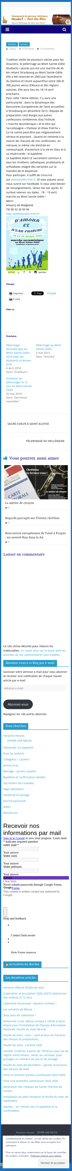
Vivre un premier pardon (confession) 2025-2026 (34, 1075)
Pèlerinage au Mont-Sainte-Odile (49, 347)
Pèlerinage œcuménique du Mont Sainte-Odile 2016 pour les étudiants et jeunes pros (18, 354)
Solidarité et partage (16, 795)
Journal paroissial (14, 801)
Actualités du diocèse (24, 964)
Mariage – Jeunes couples (19, 771)
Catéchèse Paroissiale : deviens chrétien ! (29, 1003)
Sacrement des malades (18, 783)
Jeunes (24, 44)
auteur (13, 48)
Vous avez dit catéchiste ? (19, 1015)
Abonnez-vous (18, 704)
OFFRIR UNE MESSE (19, 740)
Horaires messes (14, 735)
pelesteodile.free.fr (23, 179)
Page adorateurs (13, 789)
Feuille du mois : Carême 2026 (22, 1045)
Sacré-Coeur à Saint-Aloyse (28, 424)
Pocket (51, 293)
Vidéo (6, 807)
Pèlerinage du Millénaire (45, 441)
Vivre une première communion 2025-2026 (30, 1081)
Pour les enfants (13, 753)
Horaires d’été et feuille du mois (23, 987)
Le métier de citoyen (19, 503)
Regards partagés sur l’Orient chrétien (32, 518)
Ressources (10, 813)
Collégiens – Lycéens (16, 759)
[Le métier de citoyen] (36, 467)
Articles (12, 44)
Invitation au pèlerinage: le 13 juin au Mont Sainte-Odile (19, 384)
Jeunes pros (10, 765)
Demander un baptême (18, 747)
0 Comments (47, 48)
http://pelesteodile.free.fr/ (23, 214)
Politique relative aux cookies (46, 1155)
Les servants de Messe (17, 1009)
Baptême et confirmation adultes (24, 777)
